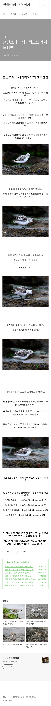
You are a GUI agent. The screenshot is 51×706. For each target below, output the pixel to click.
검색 (40, 5)
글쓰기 (13, 14)
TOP (46, 698)
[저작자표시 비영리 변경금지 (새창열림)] (31, 552)
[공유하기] (11, 552)
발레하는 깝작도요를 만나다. (16, 576)
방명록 (24, 14)
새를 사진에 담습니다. (9, 662)
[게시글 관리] (14, 552)
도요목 (12, 562)
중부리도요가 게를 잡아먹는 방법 (18, 582)
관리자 (35, 14)
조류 (7, 562)
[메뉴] (46, 5)
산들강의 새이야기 (16, 5)
